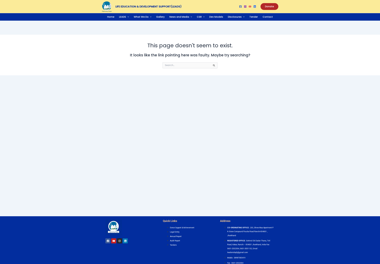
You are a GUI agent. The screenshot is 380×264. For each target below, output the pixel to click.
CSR (199, 17)
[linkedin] (254, 6)
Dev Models (216, 17)
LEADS (122, 17)
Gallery (160, 17)
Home (110, 17)
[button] (269, 6)
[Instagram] (245, 6)
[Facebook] (240, 6)
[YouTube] (250, 6)
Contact (268, 17)
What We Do (141, 17)
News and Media (179, 17)
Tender (253, 17)
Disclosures (235, 17)
